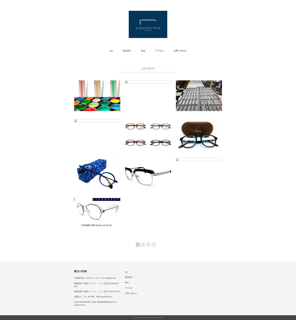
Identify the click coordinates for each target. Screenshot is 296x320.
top (111, 50)
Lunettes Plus (139, 317)
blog (143, 50)
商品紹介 (127, 50)
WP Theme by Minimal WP (154, 317)
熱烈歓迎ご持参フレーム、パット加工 (91, 291)
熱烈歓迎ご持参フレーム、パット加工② (92, 283)
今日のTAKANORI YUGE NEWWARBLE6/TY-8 (95, 302)
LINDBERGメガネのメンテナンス (89, 278)
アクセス (159, 50)
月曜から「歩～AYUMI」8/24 (87, 297)
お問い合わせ (180, 50)
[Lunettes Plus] (148, 13)
